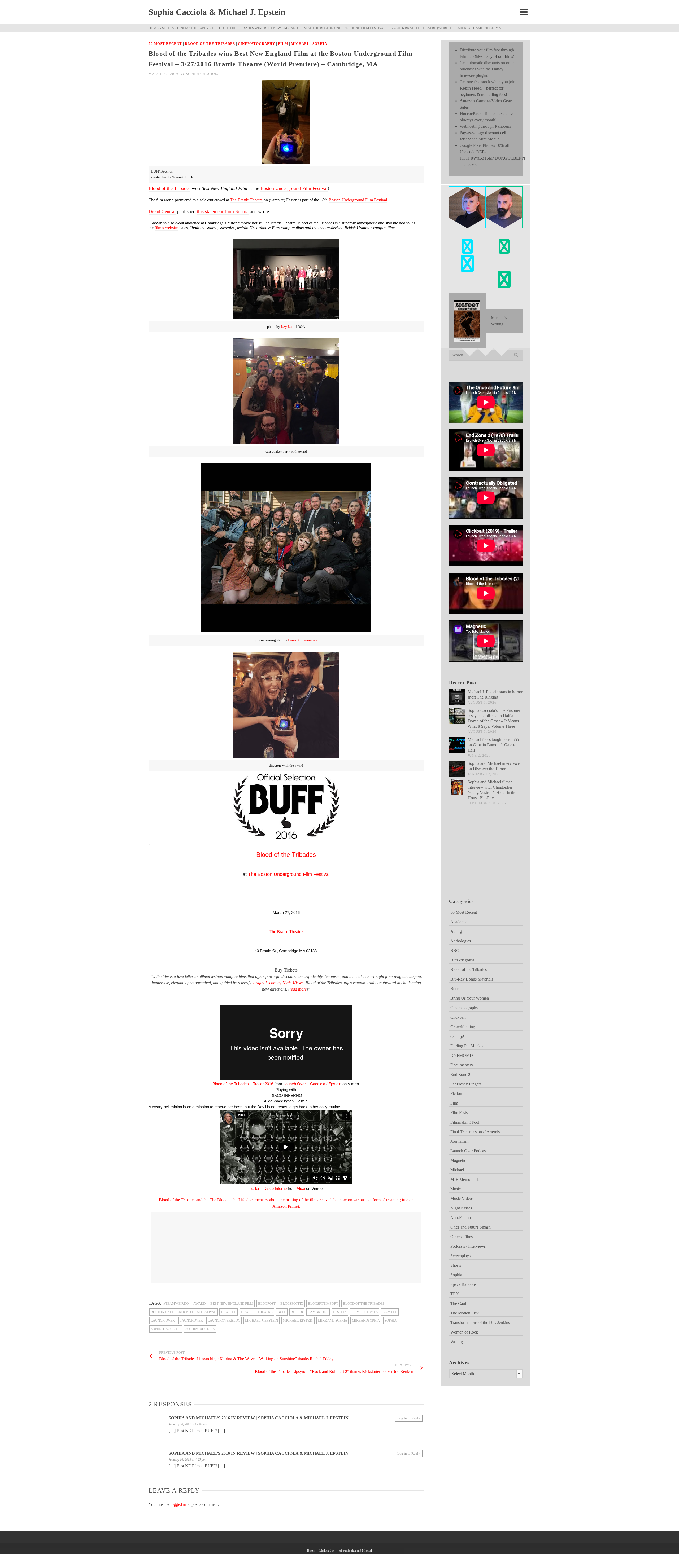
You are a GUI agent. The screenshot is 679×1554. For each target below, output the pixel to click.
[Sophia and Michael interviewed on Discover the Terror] (457, 769)
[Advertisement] (475, 858)
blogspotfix (291, 1303)
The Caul (458, 1303)
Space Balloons (463, 1284)
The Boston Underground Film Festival (289, 874)
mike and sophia (332, 1320)
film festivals (364, 1312)
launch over (163, 1320)
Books (455, 988)
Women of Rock (464, 1332)
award (199, 1303)
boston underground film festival (183, 1312)
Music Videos (461, 1198)
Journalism (459, 1141)
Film (283, 44)
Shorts (455, 1265)
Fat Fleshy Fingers (465, 1084)
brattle (228, 1312)
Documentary (461, 1065)
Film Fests (459, 1112)
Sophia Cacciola (203, 74)
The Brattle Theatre (246, 200)
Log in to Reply (408, 1418)
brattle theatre (257, 1312)
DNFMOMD (461, 1055)
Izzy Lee (287, 327)
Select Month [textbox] (463, 1373)
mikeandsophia (366, 1320)
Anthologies (460, 941)
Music (455, 1189)
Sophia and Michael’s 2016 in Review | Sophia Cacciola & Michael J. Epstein (259, 1418)
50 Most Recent (165, 44)
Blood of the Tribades (210, 44)
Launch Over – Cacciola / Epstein (312, 1083)
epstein (340, 1312)
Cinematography (256, 44)
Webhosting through (485, 126)
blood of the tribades (364, 1303)
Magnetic (458, 1160)
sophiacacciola (200, 1329)
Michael (300, 44)
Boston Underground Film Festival (294, 188)
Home (311, 1550)
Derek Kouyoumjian (302, 640)
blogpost (267, 1303)
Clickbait (457, 1017)
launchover (191, 1320)
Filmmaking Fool (464, 1122)
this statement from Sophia (223, 211)
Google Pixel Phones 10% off (485, 145)
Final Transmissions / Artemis (475, 1131)
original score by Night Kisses (278, 983)
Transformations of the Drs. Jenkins (480, 1322)
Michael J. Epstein (261, 1320)
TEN (454, 1294)
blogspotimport (323, 1303)
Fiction (456, 1093)
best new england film (231, 1303)
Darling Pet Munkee (467, 1046)
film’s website (166, 228)
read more (298, 989)
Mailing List (326, 1550)
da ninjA (457, 1036)
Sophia (319, 44)
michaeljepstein (298, 1320)
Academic (458, 922)
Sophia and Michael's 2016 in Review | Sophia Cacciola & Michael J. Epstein (259, 1453)
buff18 (297, 1312)
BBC (454, 950)
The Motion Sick (464, 1313)
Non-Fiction (460, 1217)
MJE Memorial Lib (466, 1179)
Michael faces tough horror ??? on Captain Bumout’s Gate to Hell (493, 744)
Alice (301, 1188)
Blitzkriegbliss (462, 960)
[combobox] (486, 1373)
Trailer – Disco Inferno (268, 1188)
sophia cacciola (166, 1329)
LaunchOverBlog (224, 1320)
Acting (456, 931)
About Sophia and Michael (355, 1550)
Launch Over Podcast (468, 1151)
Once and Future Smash (470, 1227)
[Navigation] (523, 12)
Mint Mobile (488, 139)
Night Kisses (461, 1208)
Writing (456, 1341)
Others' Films (461, 1236)
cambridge (318, 1312)
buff (281, 1312)
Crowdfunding (462, 1027)
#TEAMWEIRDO (176, 1303)
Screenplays (460, 1255)
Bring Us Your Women (469, 998)
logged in (178, 1504)
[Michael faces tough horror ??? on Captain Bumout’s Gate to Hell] (457, 745)
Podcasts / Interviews (468, 1246)
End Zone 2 (460, 1074)
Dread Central (162, 211)
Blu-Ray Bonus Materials (471, 979)
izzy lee (389, 1312)
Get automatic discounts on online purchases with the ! (488, 69)
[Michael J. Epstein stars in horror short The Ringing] (457, 697)
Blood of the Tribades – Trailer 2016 (242, 1083)
